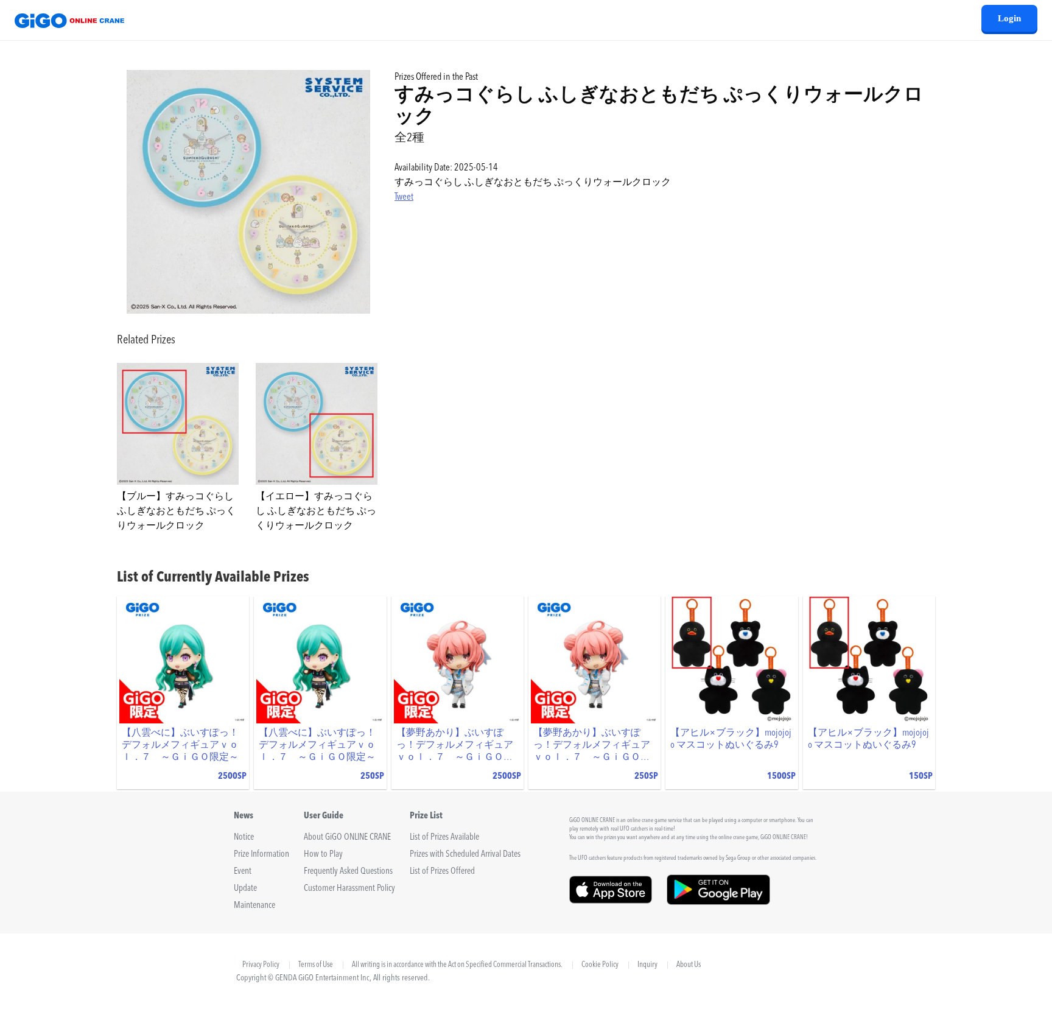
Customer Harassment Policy (349, 888)
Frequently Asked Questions (348, 871)
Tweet (403, 197)
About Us (688, 965)
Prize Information (261, 854)
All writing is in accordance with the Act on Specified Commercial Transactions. (457, 965)
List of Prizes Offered (442, 871)
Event (242, 871)
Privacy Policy (260, 965)
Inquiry (647, 965)
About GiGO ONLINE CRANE (347, 837)
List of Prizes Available (444, 837)
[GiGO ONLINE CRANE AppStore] (610, 900)
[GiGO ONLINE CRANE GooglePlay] (718, 900)
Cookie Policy (600, 965)
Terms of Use (315, 965)
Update (245, 888)
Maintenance (254, 905)
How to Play (323, 854)
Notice (244, 837)
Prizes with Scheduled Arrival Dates (465, 854)
